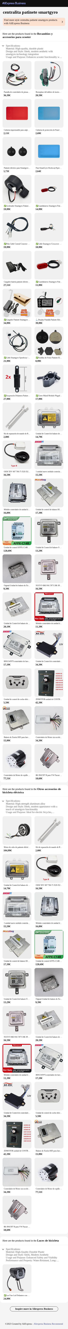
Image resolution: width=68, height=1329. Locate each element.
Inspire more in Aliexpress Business (34, 1309)
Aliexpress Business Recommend (48, 1324)
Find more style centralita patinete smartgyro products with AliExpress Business (30, 22)
